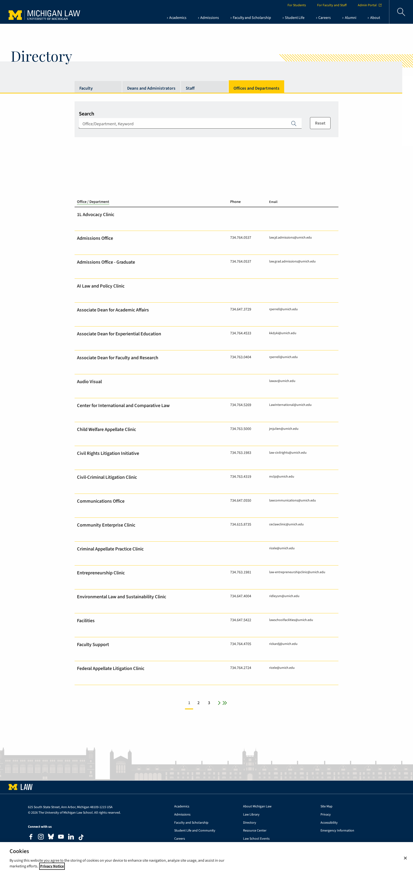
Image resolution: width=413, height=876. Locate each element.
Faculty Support (93, 644)
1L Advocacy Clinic (95, 214)
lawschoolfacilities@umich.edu (291, 619)
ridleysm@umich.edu (284, 596)
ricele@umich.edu (282, 548)
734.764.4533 (240, 333)
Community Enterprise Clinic (106, 525)
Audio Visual (89, 381)
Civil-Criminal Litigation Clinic (107, 477)
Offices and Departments (256, 88)
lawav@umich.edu (282, 380)
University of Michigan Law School (46, 12)
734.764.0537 (240, 237)
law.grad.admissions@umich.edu (292, 261)
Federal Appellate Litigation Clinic (110, 668)
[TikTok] (81, 837)
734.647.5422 (240, 620)
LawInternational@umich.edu (290, 404)
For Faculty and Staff (332, 5)
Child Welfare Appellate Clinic (106, 429)
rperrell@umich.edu (283, 309)
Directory (249, 823)
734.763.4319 (240, 476)
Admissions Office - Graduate (106, 262)
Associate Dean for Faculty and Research (117, 357)
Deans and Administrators (151, 88)
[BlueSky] (51, 837)
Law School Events (256, 839)
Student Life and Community (194, 830)
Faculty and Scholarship (191, 823)
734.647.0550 (240, 500)
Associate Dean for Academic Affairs (113, 310)
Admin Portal (367, 5)
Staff (190, 88)
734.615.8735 (240, 524)
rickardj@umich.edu (283, 643)
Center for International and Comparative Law (123, 405)
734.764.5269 (240, 405)
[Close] (405, 858)
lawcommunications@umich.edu (292, 500)
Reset (320, 123)
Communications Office (101, 501)
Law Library (251, 814)
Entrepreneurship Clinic (101, 573)
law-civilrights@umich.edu (288, 452)
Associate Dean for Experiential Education (119, 334)
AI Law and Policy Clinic (101, 286)
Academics (181, 806)
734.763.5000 (240, 428)
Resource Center (254, 830)
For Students (297, 5)
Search (86, 114)
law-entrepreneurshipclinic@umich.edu (297, 572)
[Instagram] (41, 837)
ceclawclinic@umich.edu (286, 524)
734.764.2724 (240, 667)
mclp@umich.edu (281, 476)
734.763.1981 (240, 572)
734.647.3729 (240, 309)
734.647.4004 (240, 596)
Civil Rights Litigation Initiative (108, 453)
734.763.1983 (240, 452)
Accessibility (329, 823)
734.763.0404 (240, 357)
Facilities (86, 620)
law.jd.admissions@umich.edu (290, 237)
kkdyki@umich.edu (282, 333)
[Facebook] (31, 837)
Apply (294, 123)
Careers (179, 839)
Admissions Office (95, 238)
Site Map (326, 806)
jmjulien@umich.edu (284, 428)
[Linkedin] (71, 837)
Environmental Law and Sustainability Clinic (121, 596)
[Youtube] (61, 837)
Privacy (326, 814)
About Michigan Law (257, 806)
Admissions (182, 814)
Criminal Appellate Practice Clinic (110, 549)
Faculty (86, 88)
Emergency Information (337, 830)
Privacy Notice (52, 866)
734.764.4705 (240, 644)
